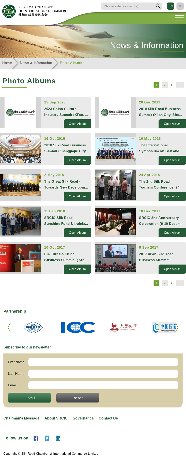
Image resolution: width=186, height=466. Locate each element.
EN (171, 6)
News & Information (36, 63)
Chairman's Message (21, 418)
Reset (78, 397)
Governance (83, 418)
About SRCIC (56, 418)
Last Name (16, 373)
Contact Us (108, 418)
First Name (16, 362)
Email (12, 385)
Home (7, 63)
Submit (29, 397)
